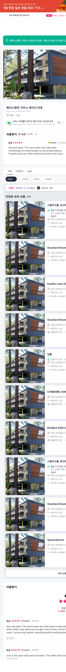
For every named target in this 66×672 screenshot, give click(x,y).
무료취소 (36, 179)
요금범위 (48, 179)
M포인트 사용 (47, 188)
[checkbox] (38, 188)
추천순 (9, 179)
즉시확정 (25, 179)
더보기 (53, 216)
